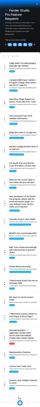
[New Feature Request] (20, 403)
